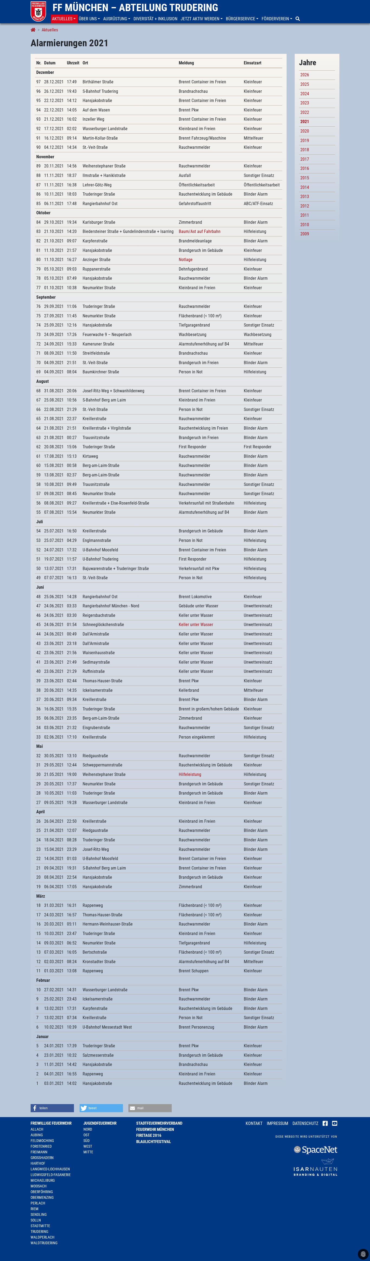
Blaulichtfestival (153, 1141)
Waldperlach (42, 1237)
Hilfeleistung (190, 774)
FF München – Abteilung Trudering (135, 8)
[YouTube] (334, 1124)
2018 (304, 149)
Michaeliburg (43, 1180)
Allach (37, 1129)
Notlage (186, 259)
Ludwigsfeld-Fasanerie (51, 1175)
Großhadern (42, 1157)
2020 (304, 131)
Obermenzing (42, 1197)
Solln (36, 1220)
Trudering (39, 1231)
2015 (304, 177)
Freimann (39, 1152)
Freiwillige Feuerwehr (51, 1123)
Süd (86, 1140)
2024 (304, 93)
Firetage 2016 (148, 1135)
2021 (304, 121)
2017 (304, 159)
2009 (304, 233)
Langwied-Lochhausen (50, 1169)
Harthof (38, 1163)
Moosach (39, 1186)
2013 (304, 196)
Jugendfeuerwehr (99, 1123)
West (87, 1146)
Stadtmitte (40, 1226)
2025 (304, 84)
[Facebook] (325, 1124)
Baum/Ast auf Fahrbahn (199, 231)
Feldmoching (42, 1140)
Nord (87, 1129)
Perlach (38, 1203)
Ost (86, 1135)
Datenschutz (305, 1123)
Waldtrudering (44, 1243)
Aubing (37, 1135)
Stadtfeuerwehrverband (159, 1123)
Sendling (39, 1214)
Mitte (88, 1152)
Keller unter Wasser (196, 624)
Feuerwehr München (155, 1129)
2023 (304, 103)
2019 (304, 140)
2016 (304, 168)
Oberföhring (42, 1192)
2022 (304, 112)
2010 (304, 224)
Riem (34, 1209)
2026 (304, 74)
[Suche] (298, 19)
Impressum (277, 1123)
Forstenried (41, 1146)
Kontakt (254, 1123)
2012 (304, 206)
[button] (64, 19)
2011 (304, 215)
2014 (304, 187)
